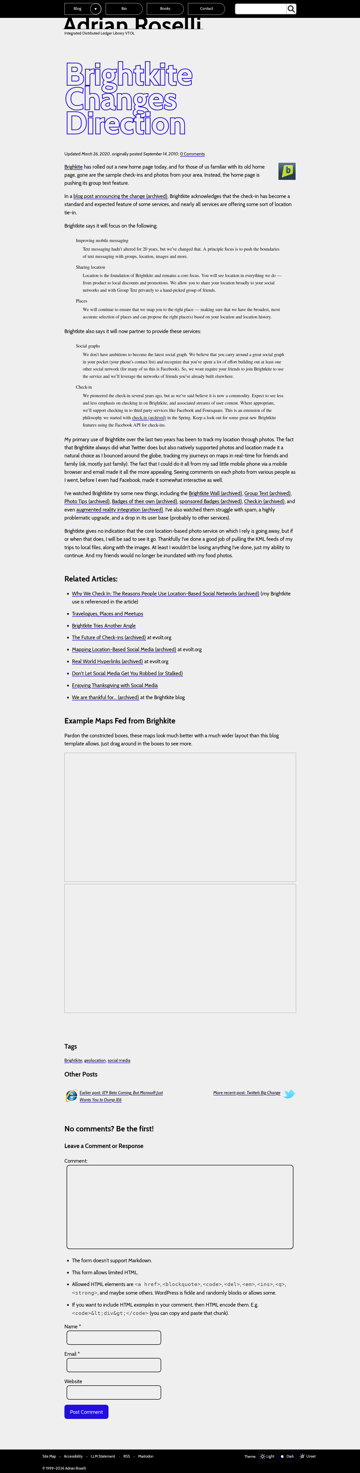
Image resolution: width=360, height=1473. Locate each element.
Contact (206, 8)
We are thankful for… (94, 697)
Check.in (253, 501)
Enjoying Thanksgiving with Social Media (115, 685)
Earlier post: (121, 1096)
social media (119, 1060)
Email (72, 1354)
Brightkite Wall (204, 493)
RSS (126, 1456)
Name (72, 1326)
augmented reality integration (108, 510)
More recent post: (246, 1092)
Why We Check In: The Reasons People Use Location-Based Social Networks (154, 594)
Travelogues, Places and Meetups (107, 614)
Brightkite (73, 1060)
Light (270, 1456)
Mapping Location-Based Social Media (113, 649)
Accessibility (73, 1456)
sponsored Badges (199, 501)
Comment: (75, 1161)
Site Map (49, 1456)
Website (73, 1381)
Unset (311, 1456)
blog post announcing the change (109, 196)
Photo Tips (75, 501)
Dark (290, 1456)
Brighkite (73, 167)
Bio (124, 8)
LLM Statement (103, 1456)
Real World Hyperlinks (96, 661)
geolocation (95, 1060)
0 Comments (192, 153)
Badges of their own (133, 501)
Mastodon (145, 1456)
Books (165, 8)
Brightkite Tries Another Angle (104, 626)
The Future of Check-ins (97, 637)
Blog (77, 8)
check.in (139, 417)
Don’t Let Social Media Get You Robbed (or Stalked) (127, 673)
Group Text (256, 493)
